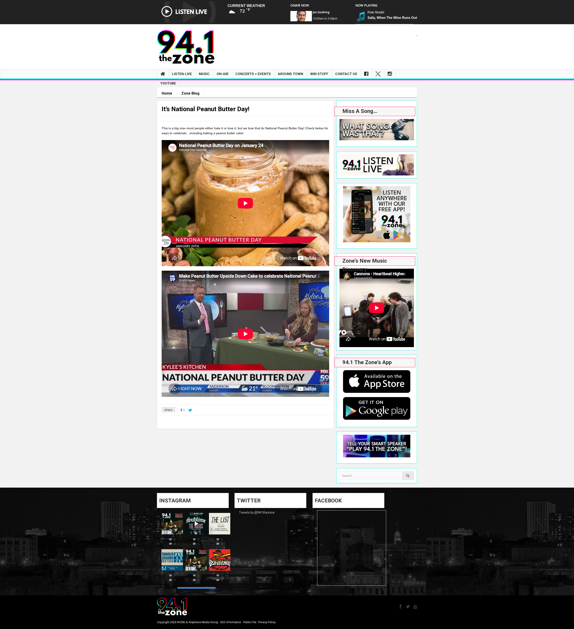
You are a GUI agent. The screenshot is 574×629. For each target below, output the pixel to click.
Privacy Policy (267, 622)
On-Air (222, 74)
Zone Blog (190, 93)
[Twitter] (378, 74)
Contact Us (346, 74)
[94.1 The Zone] (185, 46)
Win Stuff (319, 74)
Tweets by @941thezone (257, 512)
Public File (249, 622)
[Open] (172, 523)
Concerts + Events (253, 74)
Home (167, 93)
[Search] (408, 475)
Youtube (168, 83)
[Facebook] (366, 74)
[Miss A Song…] (376, 129)
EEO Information (230, 622)
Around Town (290, 74)
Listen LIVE (182, 74)
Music (204, 74)
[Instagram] (389, 74)
